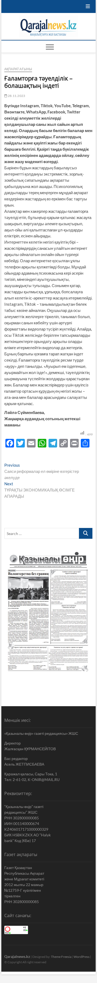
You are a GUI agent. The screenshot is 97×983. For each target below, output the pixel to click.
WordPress (81, 957)
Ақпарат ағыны (18, 69)
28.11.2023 (16, 96)
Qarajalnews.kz (17, 956)
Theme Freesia (61, 957)
